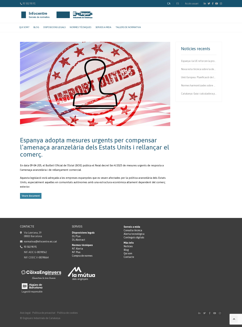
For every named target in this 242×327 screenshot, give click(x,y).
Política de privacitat (43, 312)
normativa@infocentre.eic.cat (40, 241)
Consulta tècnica (133, 230)
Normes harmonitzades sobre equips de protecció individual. (199, 85)
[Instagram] (221, 3)
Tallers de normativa (128, 27)
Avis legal (25, 312)
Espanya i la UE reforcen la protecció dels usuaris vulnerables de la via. (199, 61)
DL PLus (76, 236)
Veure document (31, 195)
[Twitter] (209, 3)
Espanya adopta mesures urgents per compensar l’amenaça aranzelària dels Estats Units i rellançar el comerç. (94, 147)
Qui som (128, 253)
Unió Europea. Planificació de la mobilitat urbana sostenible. (199, 77)
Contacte (129, 257)
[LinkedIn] (205, 3)
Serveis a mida (103, 27)
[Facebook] (212, 3)
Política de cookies (67, 312)
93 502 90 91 (29, 3)
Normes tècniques (80, 27)
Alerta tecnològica (134, 233)
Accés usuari (191, 3)
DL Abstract (78, 239)
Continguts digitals (134, 237)
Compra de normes (82, 255)
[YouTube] (216, 3)
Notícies (128, 246)
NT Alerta (77, 248)
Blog (36, 27)
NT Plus (76, 252)
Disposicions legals (54, 27)
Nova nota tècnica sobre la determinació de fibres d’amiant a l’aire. (199, 69)
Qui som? (24, 27)
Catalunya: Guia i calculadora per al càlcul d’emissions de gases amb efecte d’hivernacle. (199, 93)
